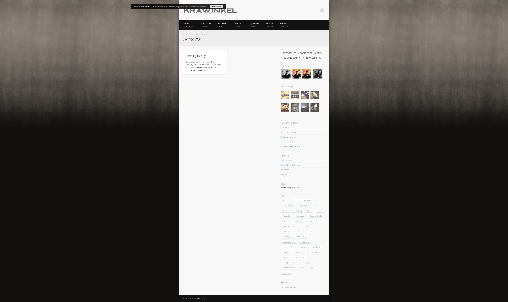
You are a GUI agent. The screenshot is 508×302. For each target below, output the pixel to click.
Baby (295, 200)
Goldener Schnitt (316, 216)
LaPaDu (309, 231)
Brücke (316, 206)
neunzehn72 (286, 170)
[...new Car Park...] (285, 95)
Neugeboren (305, 242)
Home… (189, 24)
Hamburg (309, 221)
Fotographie (300, 216)
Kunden (270, 24)
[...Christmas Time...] (295, 108)
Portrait (315, 252)
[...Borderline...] (305, 108)
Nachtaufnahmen (289, 242)
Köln (295, 226)
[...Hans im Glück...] (285, 108)
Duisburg (298, 211)
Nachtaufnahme (301, 237)
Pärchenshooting (300, 257)
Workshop (286, 273)
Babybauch (306, 200)
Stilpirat (284, 174)
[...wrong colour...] (314, 95)
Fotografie (286, 216)
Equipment (255, 24)
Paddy (285, 252)
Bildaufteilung (288, 206)
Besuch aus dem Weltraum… (292, 146)
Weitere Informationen (199, 7)
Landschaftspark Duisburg (292, 231)
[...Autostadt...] (305, 95)
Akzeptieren (216, 6)
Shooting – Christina (288, 132)
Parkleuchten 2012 (300, 252)
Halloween (297, 221)
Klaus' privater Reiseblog (290, 165)
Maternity (286, 237)
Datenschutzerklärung (289, 287)
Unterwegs (222, 24)
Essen (309, 211)
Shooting (306, 262)
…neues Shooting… (288, 127)
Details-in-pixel (286, 160)
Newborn (303, 247)
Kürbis (305, 226)
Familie (319, 211)
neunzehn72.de (288, 247)
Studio (312, 268)
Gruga (285, 221)
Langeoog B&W (287, 141)
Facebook (306, 10)
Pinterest (311, 10)
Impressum (285, 282)
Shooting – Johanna (288, 137)
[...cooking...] (314, 108)
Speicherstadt (288, 268)
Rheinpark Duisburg (290, 262)
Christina (286, 211)
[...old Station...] (295, 95)
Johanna (286, 226)
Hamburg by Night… (197, 55)
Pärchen (286, 257)
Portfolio (206, 24)
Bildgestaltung (303, 206)
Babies (285, 200)
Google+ (317, 10)
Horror (321, 221)
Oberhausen (316, 247)
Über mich (238, 24)
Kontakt (284, 24)
